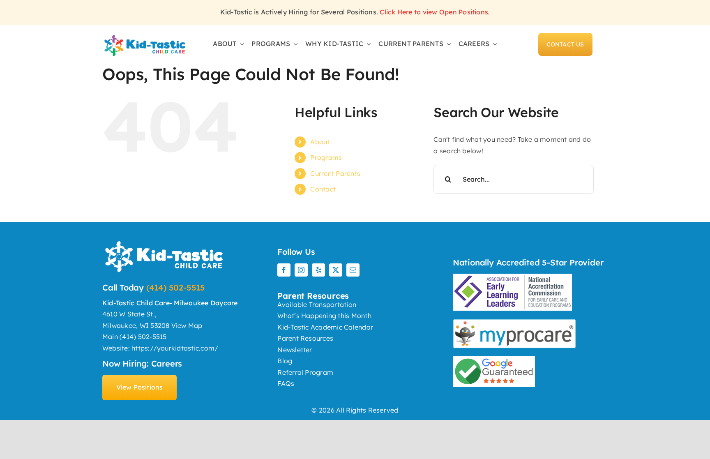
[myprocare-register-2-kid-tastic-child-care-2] (144, 36)
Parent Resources (305, 338)
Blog (284, 361)
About (320, 142)
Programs (326, 157)
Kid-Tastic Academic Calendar (325, 327)
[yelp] (318, 270)
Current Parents (335, 173)
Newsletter (294, 350)
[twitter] (335, 270)
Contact (323, 189)
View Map (187, 325)
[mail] (353, 270)
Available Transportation (316, 304)
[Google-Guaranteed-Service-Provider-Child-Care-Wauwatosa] (494, 359)
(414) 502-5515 (175, 287)
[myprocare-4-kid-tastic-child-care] (514, 322)
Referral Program (305, 372)
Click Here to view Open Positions (434, 12)
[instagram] (301, 270)
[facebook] (283, 270)
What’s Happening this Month (324, 315)
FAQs (285, 383)
